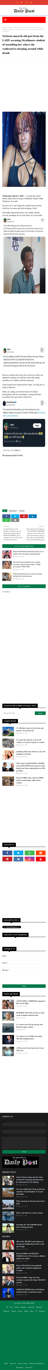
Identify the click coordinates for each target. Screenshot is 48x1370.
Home (4, 27)
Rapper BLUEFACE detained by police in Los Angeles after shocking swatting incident (28, 552)
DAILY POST (30, 1303)
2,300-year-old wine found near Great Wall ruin (30, 1049)
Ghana (26, 1311)
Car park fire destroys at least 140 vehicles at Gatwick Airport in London (30, 741)
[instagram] (26, 2)
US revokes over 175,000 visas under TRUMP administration (29, 1037)
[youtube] (41, 859)
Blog (32, 1311)
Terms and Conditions (36, 1363)
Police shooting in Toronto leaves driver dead (30, 1202)
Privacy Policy (22, 1363)
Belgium (23, 1307)
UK (11, 1307)
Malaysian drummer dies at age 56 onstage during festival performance (27, 575)
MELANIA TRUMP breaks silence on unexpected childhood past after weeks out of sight (30, 1244)
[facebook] (17, 2)
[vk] (19, 859)
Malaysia (7, 1311)
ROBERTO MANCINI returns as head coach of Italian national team (30, 1013)
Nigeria (14, 1311)
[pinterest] (31, 2)
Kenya (20, 1311)
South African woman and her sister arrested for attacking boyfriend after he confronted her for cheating (30, 1179)
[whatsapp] (30, 852)
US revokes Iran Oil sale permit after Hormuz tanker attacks (29, 1025)
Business (42, 1311)
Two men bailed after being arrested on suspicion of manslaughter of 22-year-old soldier (30, 1191)
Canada (16, 1307)
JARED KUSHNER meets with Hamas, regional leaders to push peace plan (30, 1290)
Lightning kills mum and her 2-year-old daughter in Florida (30, 752)
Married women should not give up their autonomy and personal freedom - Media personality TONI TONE (27, 564)
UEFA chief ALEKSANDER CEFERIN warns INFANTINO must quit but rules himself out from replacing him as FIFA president (30, 767)
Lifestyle (9, 27)
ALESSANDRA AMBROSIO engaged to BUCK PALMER (30, 1002)
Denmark (39, 1307)
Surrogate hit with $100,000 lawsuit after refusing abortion (29, 1225)
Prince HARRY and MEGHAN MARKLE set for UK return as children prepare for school (30, 1256)
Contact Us (28, 1367)
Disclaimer (19, 1367)
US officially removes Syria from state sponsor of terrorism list (30, 729)
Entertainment (13, 511)
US (7, 1307)
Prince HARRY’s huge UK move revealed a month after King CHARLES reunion (30, 1280)
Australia (31, 1307)
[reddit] (41, 852)
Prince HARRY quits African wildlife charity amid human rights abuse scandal (29, 780)
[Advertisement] (24, 86)
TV (36, 1311)
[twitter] (21, 2)
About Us (13, 1363)
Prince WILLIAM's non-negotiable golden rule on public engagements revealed (29, 1268)
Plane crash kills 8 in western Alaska (29, 1213)
